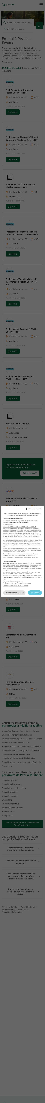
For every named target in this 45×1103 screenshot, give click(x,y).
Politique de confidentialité (14, 583)
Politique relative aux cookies (15, 585)
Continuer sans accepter (34, 509)
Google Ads (38, 563)
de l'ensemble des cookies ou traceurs (19, 526)
